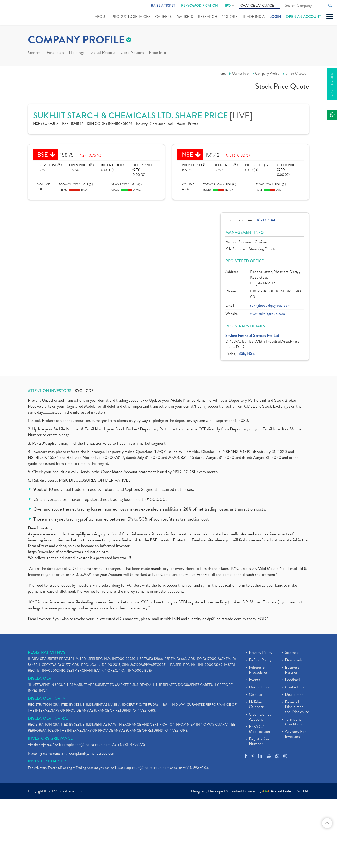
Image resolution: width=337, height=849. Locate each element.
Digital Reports (102, 52)
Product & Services (131, 16)
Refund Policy (260, 660)
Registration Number (259, 742)
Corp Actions (132, 52)
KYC (78, 391)
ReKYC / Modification (259, 729)
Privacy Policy (260, 653)
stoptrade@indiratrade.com (146, 767)
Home (222, 73)
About (101, 16)
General (35, 52)
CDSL (90, 391)
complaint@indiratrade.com (92, 753)
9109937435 (197, 767)
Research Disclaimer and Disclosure (297, 707)
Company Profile (267, 73)
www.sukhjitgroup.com (267, 314)
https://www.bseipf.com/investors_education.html (69, 552)
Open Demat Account (260, 717)
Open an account (303, 16)
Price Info (157, 52)
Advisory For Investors (295, 734)
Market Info (240, 73)
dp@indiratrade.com (224, 619)
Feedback (293, 680)
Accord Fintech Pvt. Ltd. (290, 791)
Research (207, 16)
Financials (55, 52)
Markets (185, 16)
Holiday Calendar (256, 705)
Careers (163, 16)
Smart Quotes (296, 73)
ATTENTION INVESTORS (49, 391)
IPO (228, 5)
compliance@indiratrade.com (86, 744)
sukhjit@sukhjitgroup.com (270, 305)
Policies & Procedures (258, 670)
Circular (255, 695)
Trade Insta (254, 16)
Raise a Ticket (163, 5)
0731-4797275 (132, 744)
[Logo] (19, 13)
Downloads (294, 660)
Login (275, 16)
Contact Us (294, 687)
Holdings (76, 52)
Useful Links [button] (259, 687)
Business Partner (292, 670)
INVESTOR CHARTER (47, 761)
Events (254, 680)
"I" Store (230, 16)
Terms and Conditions (294, 722)
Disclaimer (294, 695)
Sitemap (292, 653)
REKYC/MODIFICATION (199, 5)
